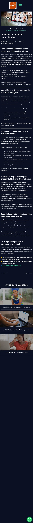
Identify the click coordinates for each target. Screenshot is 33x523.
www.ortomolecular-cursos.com (12, 265)
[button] (29, 519)
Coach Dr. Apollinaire (8, 43)
